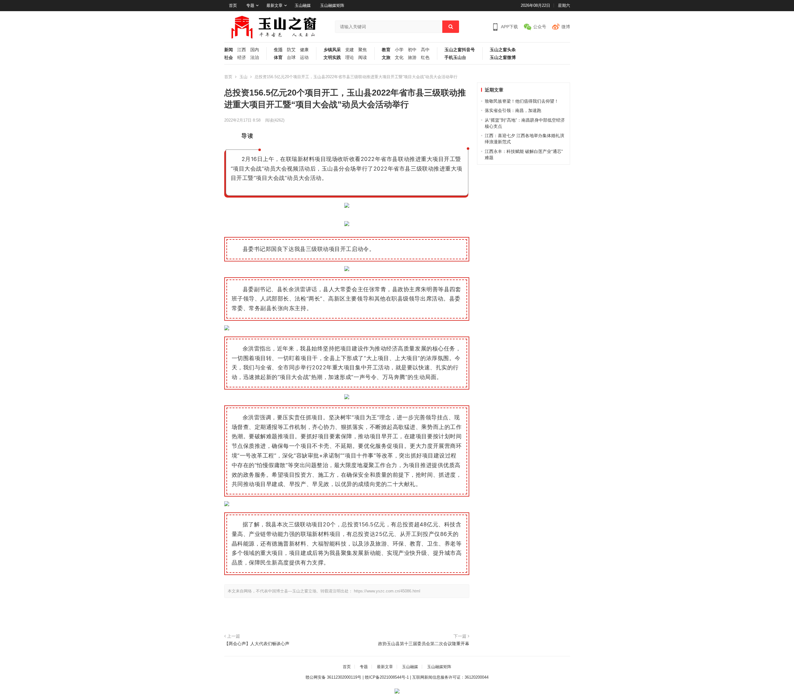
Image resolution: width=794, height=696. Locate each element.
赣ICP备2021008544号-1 (387, 677)
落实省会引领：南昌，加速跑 (513, 110)
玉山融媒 (303, 5)
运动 (304, 57)
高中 (425, 49)
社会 (228, 57)
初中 (412, 49)
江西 (241, 49)
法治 (254, 57)
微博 (565, 26)
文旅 (386, 57)
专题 (250, 5)
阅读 (362, 57)
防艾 (291, 49)
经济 (241, 57)
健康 (304, 49)
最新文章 (274, 5)
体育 (278, 57)
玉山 (243, 76)
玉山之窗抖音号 (459, 49)
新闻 (228, 49)
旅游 (412, 57)
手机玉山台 (455, 57)
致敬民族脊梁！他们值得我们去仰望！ (522, 101)
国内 (254, 49)
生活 (278, 49)
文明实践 (332, 57)
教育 (386, 49)
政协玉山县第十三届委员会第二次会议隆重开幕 (423, 643)
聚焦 (362, 49)
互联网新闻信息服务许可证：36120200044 (450, 677)
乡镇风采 (332, 49)
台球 (291, 57)
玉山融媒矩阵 (332, 5)
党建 (349, 49)
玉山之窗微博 (503, 57)
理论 (349, 57)
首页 (233, 5)
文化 (399, 57)
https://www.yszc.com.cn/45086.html (387, 591)
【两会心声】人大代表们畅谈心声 (256, 643)
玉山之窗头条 (503, 49)
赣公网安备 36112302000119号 (333, 677)
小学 (399, 49)
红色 (425, 57)
